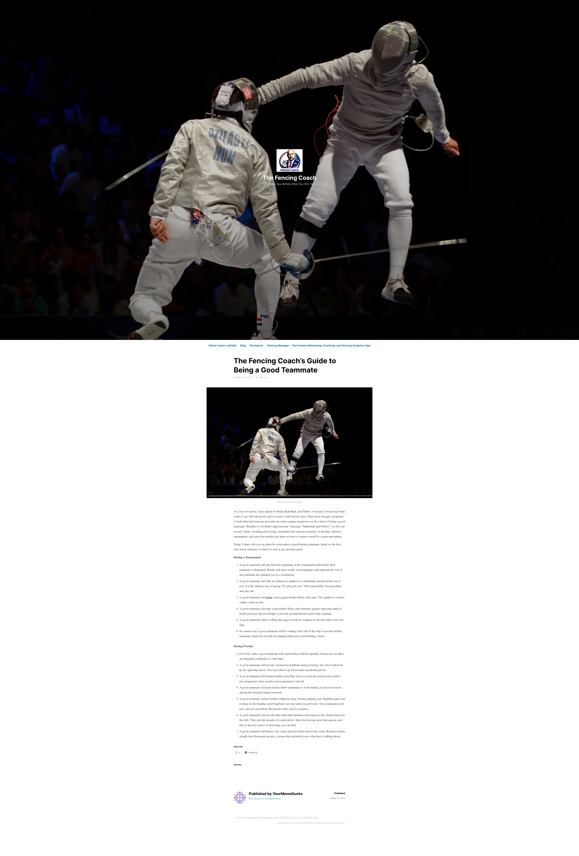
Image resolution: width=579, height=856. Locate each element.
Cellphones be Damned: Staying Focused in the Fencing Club (310, 823)
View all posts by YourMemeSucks (265, 798)
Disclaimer (256, 345)
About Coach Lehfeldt (222, 345)
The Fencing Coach (289, 177)
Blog (243, 345)
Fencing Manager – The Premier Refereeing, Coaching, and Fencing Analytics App (318, 345)
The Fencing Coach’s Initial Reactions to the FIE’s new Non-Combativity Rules (277, 818)
